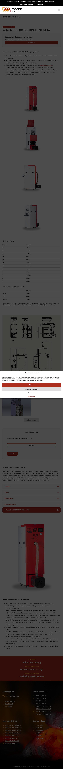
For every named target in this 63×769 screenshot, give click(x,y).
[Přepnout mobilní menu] (59, 9)
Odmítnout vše (31, 392)
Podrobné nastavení (31, 389)
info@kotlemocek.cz (50, 1)
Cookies (30, 396)
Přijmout (31, 385)
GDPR (33, 396)
